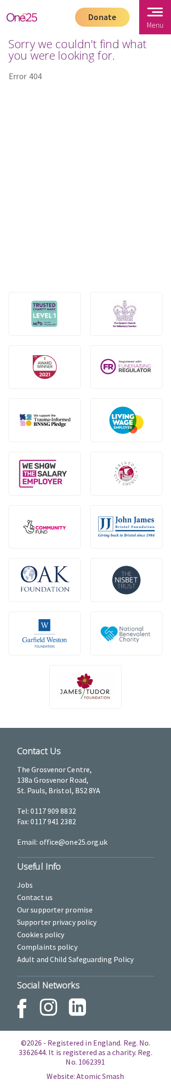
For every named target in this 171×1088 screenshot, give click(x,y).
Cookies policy (40, 934)
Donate (102, 16)
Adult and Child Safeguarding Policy (75, 959)
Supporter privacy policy (56, 922)
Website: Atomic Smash (85, 1076)
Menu (155, 25)
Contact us (35, 897)
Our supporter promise (55, 909)
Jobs (25, 885)
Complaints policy (47, 947)
